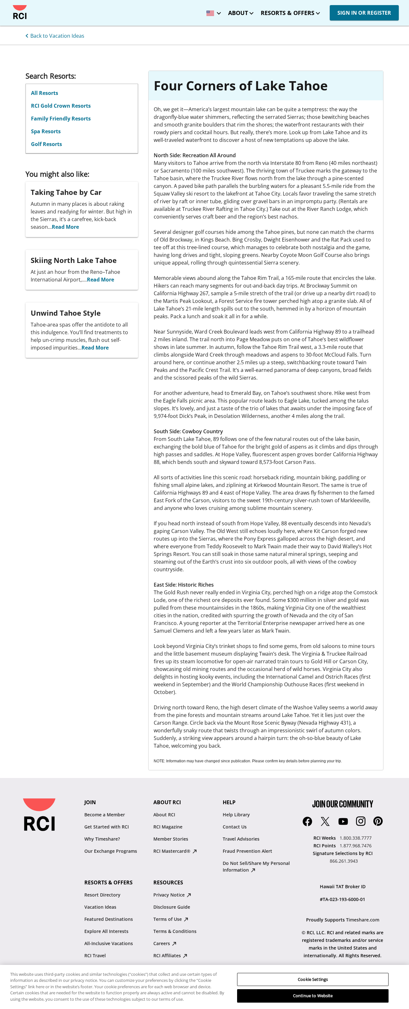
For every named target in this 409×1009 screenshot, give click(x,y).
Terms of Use (168, 919)
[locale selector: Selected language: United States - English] (212, 11)
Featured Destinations (108, 919)
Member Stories (170, 839)
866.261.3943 (344, 861)
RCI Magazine (167, 827)
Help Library (236, 815)
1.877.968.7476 (356, 846)
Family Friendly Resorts (61, 118)
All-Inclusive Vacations (108, 943)
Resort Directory (102, 895)
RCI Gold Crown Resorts (61, 105)
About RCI (164, 815)
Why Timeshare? (102, 839)
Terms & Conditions (175, 931)
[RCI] (20, 12)
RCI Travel (95, 955)
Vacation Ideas (100, 907)
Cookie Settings (313, 979)
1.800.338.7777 (356, 838)
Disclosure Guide (171, 907)
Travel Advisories (241, 839)
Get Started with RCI (106, 827)
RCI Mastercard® (172, 851)
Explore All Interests (106, 931)
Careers (162, 943)
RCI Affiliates (167, 955)
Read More (65, 226)
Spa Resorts (46, 131)
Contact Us (235, 827)
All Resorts (44, 92)
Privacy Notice (169, 895)
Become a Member (104, 815)
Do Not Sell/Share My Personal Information (256, 866)
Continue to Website (313, 995)
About (238, 13)
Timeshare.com (362, 920)
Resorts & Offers (287, 13)
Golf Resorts (46, 144)
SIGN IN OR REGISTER (364, 12)
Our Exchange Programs (110, 851)
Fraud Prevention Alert (247, 851)
